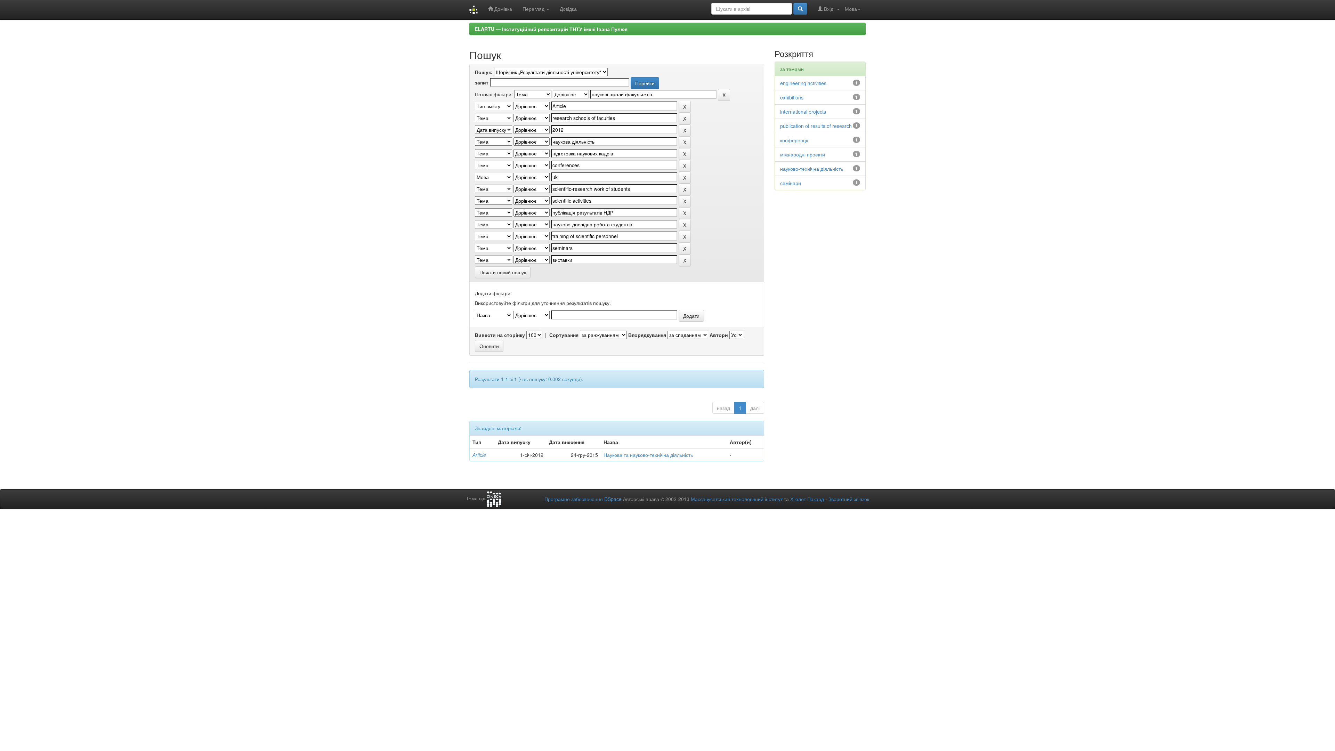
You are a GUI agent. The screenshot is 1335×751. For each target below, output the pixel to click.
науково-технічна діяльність (811, 168)
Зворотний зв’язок (848, 498)
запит (481, 82)
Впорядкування (647, 334)
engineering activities (803, 83)
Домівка (502, 8)
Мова (851, 8)
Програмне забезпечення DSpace (583, 498)
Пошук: (484, 71)
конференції (794, 140)
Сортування (563, 334)
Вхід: (829, 8)
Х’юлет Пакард (807, 498)
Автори (719, 334)
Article (479, 454)
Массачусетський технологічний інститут (737, 498)
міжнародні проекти (802, 154)
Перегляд (534, 8)
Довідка (568, 8)
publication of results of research (816, 125)
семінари (790, 182)
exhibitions (791, 97)
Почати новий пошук (502, 272)
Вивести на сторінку (500, 334)
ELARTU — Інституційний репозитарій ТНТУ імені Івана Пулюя (551, 28)
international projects (803, 111)
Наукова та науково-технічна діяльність (648, 454)
